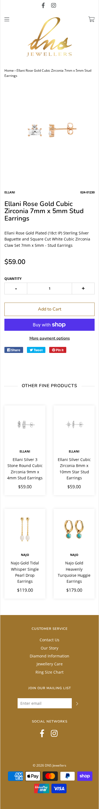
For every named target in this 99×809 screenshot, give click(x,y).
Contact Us (49, 639)
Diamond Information (49, 656)
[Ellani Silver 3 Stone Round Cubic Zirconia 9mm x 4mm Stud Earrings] (25, 425)
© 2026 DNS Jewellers (49, 765)
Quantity (12, 278)
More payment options (49, 338)
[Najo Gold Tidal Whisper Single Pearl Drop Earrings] (25, 529)
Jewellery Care (50, 663)
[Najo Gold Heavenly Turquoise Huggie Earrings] (74, 529)
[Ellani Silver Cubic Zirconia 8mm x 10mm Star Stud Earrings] (74, 425)
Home (9, 70)
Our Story (49, 648)
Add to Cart (49, 309)
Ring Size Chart (49, 672)
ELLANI (25, 451)
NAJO (25, 555)
